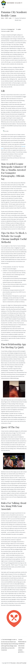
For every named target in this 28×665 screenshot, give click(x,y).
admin (19, 29)
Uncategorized (10, 29)
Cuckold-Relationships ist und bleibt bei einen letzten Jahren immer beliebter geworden (22, 646)
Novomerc (13, 663)
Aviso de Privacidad (21, 663)
